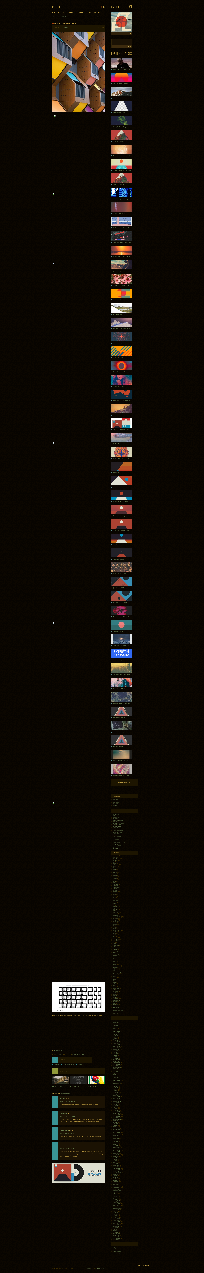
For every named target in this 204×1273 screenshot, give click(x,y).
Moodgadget (116, 844)
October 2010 (116, 1171)
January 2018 (116, 1043)
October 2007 (116, 1224)
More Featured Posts (124, 782)
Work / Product (145, 1265)
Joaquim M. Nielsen (117, 832)
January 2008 (116, 1220)
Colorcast (115, 876)
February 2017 (116, 1059)
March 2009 (115, 1199)
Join (103, 12)
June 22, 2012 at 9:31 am (67, 1133)
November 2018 (116, 1031)
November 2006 (116, 1238)
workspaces (116, 1013)
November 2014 (116, 1098)
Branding (115, 870)
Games (114, 903)
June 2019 (115, 1025)
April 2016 (115, 1074)
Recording (115, 975)
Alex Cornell (116, 802)
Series (114, 979)
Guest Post (115, 909)
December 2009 (116, 1186)
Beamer (114, 806)
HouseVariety (58, 1050)
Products (115, 967)
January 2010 (116, 1184)
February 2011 (116, 1165)
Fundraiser (115, 900)
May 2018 (115, 1037)
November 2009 (116, 1187)
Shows (114, 982)
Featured (81, 1054)
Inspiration (115, 918)
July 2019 (115, 1024)
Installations (116, 921)
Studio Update (116, 988)
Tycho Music (72, 12)
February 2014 (116, 1111)
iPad (114, 925)
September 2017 (117, 1049)
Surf (114, 989)
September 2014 (117, 1101)
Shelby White (116, 803)
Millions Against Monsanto (119, 842)
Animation (115, 860)
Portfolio (56, 12)
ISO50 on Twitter (117, 826)
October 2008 (116, 1207)
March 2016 (115, 1076)
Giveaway (115, 906)
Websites (115, 1009)
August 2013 (116, 1120)
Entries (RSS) (89, 1268)
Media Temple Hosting (121, 790)
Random (115, 970)
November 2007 (116, 1223)
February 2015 (116, 1094)
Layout (114, 933)
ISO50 (114, 928)
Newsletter (115, 949)
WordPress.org (116, 1253)
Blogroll (114, 867)
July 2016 (115, 1070)
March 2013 (115, 1128)
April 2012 (115, 1144)
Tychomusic (116, 848)
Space (114, 985)
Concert (115, 878)
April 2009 (115, 1198)
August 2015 (116, 1085)
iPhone (114, 927)
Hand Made (115, 912)
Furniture (115, 902)
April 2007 (115, 1230)
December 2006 (116, 1236)
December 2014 (116, 1097)
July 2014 (115, 1104)
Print (114, 961)
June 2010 (115, 1177)
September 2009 (117, 1190)
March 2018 (115, 1040)
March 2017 (115, 1058)
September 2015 (117, 1083)
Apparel (114, 863)
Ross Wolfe (64, 1130)
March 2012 (115, 1146)
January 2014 (116, 1113)
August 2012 (116, 1138)
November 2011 (116, 1152)
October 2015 (116, 1082)
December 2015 (116, 1079)
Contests (115, 879)
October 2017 (116, 1047)
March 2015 (115, 1092)
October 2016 (116, 1065)
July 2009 (115, 1193)
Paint (114, 952)
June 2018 (115, 1035)
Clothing (115, 875)
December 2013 (116, 1114)
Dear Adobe (115, 884)
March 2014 (115, 1110)
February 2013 (116, 1129)
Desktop (115, 888)
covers (114, 881)
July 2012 (115, 1140)
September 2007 (117, 1226)
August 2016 (116, 1068)
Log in (114, 1248)
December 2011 (116, 1150)
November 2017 (116, 1046)
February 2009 (116, 1201)
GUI (114, 911)
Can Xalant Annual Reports (97, 16)
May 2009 (115, 1196)
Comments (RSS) (100, 1268)
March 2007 (115, 1232)
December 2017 (116, 1044)
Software (115, 983)
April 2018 (115, 1039)
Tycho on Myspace (117, 847)
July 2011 (115, 1157)
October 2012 (116, 1135)
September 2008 (117, 1208)
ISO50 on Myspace (117, 824)
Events (114, 893)
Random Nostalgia (117, 972)
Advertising (115, 855)
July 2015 (115, 1086)
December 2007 (116, 1221)
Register (115, 1247)
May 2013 (115, 1125)
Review (114, 976)
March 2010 (115, 1181)
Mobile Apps (116, 945)
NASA (114, 948)
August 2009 (116, 1192)
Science (115, 977)
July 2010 (115, 1175)
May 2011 (115, 1160)
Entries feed (116, 1250)
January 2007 (116, 1235)
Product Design (116, 966)
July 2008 (115, 1211)
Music (114, 946)
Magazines (115, 937)
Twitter (97, 12)
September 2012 (117, 1137)
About (81, 12)
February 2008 (116, 1218)
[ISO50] (57, 7)
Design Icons (116, 887)
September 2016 (117, 1067)
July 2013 (115, 1122)
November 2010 (116, 1169)
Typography (115, 998)
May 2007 (115, 1229)
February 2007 (116, 1233)
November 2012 (116, 1134)
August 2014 (116, 1102)
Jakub (65, 27)
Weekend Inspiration (118, 1010)
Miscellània (115, 940)
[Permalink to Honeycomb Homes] (64, 23)
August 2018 (116, 1033)
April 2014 (115, 1108)
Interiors (115, 922)
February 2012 (116, 1147)
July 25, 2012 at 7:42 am (67, 1148)
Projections (115, 969)
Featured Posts (121, 53)
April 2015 (115, 1090)
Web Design (116, 1007)
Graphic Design (116, 908)
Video (114, 1003)
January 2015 (116, 1095)
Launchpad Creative (117, 836)
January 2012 (116, 1148)
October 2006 (116, 1239)
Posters (114, 960)
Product (114, 964)
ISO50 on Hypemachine (118, 823)
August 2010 (116, 1174)
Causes (114, 873)
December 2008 (116, 1204)
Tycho (114, 997)
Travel (114, 992)
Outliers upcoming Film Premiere (61, 16)
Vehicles (115, 1001)
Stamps (114, 986)
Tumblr (114, 994)
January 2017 (116, 1061)
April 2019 (115, 1028)
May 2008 (115, 1214)
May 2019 (115, 1027)
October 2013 (116, 1117)
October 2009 (116, 1189)
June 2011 (115, 1159)
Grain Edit (115, 821)
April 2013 (115, 1126)
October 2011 (116, 1153)
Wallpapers (115, 1004)
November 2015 (116, 1080)
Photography (116, 954)
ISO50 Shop (116, 829)
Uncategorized (116, 1000)
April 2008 (115, 1215)
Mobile (114, 943)
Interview (115, 924)
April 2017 (115, 1056)
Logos (114, 936)
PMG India (63, 1113)
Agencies (115, 857)
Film (114, 897)
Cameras (115, 872)
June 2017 (115, 1053)
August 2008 (116, 1210)
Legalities (115, 934)
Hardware (115, 913)
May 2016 (115, 1073)
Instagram (115, 920)
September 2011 (117, 1155)
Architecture (75, 1054)
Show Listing (116, 980)
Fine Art (115, 899)
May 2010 (115, 1178)
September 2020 (117, 1021)
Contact (89, 12)
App (114, 862)
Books (114, 869)
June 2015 (115, 1088)
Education (115, 891)
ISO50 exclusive (117, 930)
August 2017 (116, 1050)
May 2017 (115, 1055)
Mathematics (116, 939)
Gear (114, 905)
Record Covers (116, 973)
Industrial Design (117, 917)
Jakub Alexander (117, 800)
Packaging (115, 951)
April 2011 (115, 1162)
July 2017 (115, 1052)
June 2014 (115, 1105)
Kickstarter (115, 931)
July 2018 (115, 1034)
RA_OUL (62, 1098)
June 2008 (115, 1212)
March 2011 (115, 1163)
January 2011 (116, 1166)
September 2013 (117, 1119)
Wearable (115, 1006)
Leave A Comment (65, 1093)
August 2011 (116, 1156)
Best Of (114, 866)
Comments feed (117, 1251)
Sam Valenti (115, 805)
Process (115, 963)
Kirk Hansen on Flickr (118, 835)
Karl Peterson (116, 833)
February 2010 (116, 1183)
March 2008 (115, 1217)
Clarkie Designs (116, 817)
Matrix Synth (116, 838)
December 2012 (116, 1132)
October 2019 (116, 1022)
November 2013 (116, 1116)
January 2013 (116, 1131)
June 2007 (115, 1227)
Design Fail (115, 885)
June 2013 (115, 1123)
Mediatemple (116, 839)
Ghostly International (118, 820)
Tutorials (115, 995)
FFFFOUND (116, 818)
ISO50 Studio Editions (118, 830)
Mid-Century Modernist (118, 841)
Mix (113, 942)
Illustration (115, 915)
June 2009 (115, 1195)
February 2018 (116, 1041)
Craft (114, 882)
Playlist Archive (121, 33)
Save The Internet (117, 845)
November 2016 (116, 1064)
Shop (63, 12)
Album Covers (116, 858)
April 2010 (115, 1180)
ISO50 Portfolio (116, 827)
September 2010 (117, 1172)
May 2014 (115, 1107)
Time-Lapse (115, 991)
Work (114, 1012)
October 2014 (116, 1099)
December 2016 (116, 1062)
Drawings (115, 890)
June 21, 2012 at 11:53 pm (67, 1116)
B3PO (114, 815)
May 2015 (115, 1089)
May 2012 (115, 1143)
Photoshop (115, 955)
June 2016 (115, 1071)
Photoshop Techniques (118, 957)
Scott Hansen (116, 799)
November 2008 (116, 1205)
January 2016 (116, 1077)
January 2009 (116, 1202)
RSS (103, 7)
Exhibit (114, 894)
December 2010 (116, 1168)
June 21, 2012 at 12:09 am (67, 1101)
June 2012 (115, 1141)
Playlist (121, 6)
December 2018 (116, 1030)
